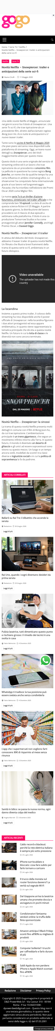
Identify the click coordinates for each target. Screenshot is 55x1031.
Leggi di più (8, 531)
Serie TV (15, 61)
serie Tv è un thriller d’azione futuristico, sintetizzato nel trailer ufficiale (24, 198)
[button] (52, 39)
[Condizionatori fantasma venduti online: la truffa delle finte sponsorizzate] (9, 917)
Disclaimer (26, 990)
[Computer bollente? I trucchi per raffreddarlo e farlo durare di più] (9, 952)
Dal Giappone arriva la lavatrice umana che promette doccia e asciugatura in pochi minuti (36, 899)
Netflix (5, 61)
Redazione (10, 990)
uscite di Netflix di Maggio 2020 (33, 142)
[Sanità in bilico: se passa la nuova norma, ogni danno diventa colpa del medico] (27, 788)
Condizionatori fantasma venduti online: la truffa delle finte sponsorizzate (35, 917)
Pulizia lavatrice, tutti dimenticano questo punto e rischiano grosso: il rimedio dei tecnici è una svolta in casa (27, 635)
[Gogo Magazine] (16, 24)
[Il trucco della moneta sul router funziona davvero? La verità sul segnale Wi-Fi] (9, 882)
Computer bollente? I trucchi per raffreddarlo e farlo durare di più (36, 951)
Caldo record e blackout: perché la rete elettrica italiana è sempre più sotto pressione (36, 848)
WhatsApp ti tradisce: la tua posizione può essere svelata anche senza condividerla (24, 693)
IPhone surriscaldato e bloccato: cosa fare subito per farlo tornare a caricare (36, 865)
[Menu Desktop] (4, 40)
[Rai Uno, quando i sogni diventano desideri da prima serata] (27, 554)
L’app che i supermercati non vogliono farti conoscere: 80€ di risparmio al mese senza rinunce (24, 752)
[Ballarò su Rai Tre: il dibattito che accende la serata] (27, 497)
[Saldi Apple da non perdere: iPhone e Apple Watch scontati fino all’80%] (9, 969)
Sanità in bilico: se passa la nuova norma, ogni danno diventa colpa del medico (26, 811)
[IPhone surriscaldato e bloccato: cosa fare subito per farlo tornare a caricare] (9, 865)
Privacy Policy (43, 990)
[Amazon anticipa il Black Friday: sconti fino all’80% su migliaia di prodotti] (9, 934)
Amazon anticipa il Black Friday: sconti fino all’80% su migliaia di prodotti (36, 934)
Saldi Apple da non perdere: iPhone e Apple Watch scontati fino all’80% (36, 969)
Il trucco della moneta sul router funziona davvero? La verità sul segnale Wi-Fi (35, 882)
